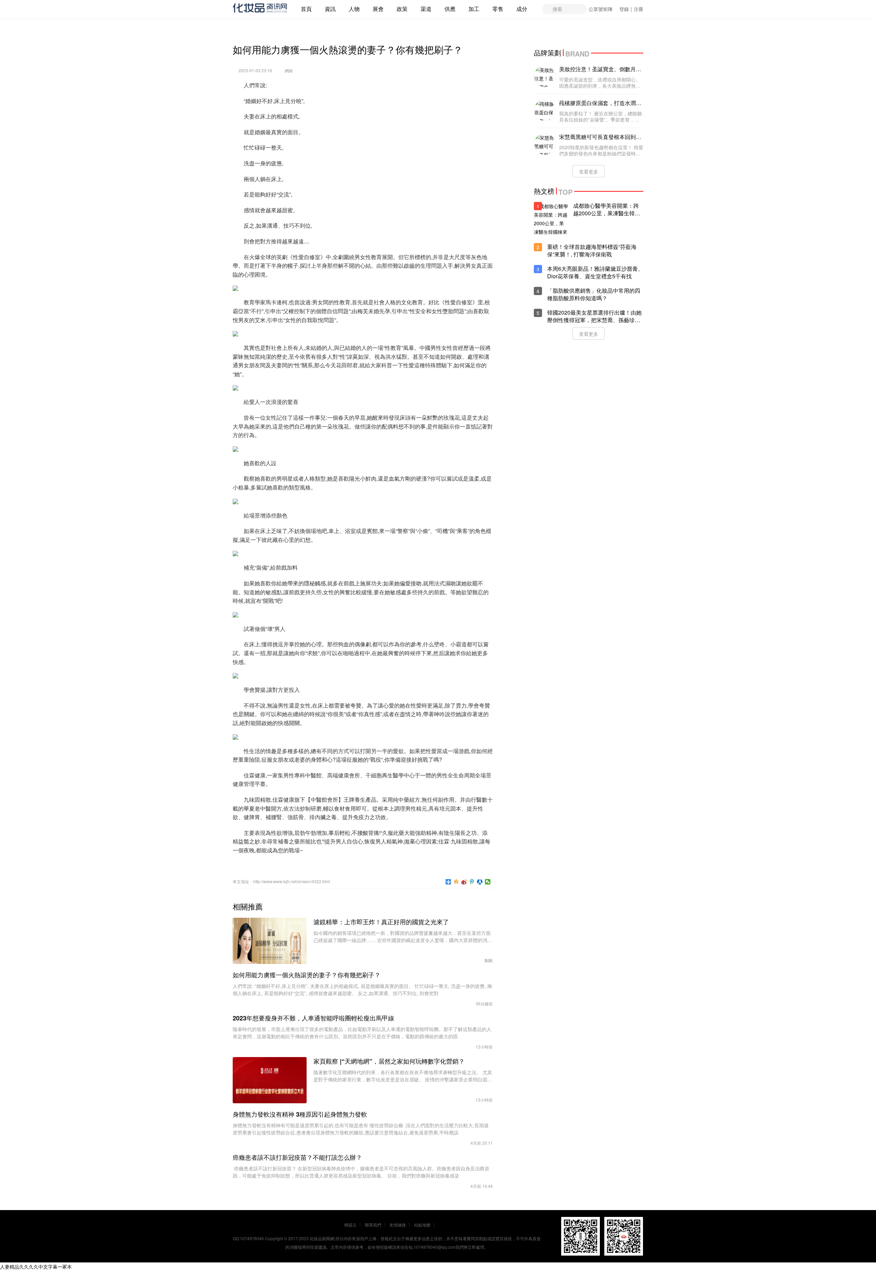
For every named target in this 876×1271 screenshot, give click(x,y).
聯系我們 (373, 1225)
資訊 (330, 9)
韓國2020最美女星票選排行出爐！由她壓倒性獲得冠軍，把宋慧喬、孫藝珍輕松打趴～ (594, 316)
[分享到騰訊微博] (472, 882)
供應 (450, 9)
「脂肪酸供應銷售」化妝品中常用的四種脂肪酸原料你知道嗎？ (593, 294)
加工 (473, 9)
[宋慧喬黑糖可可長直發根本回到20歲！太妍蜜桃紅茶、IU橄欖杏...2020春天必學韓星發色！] (545, 144)
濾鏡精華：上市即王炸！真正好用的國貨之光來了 (381, 922)
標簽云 (350, 1225)
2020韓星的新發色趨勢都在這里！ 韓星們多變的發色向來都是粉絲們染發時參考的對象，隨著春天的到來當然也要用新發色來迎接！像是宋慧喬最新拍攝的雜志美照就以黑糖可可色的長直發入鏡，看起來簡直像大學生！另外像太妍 (601, 150)
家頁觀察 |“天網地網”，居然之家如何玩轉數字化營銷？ (389, 1061)
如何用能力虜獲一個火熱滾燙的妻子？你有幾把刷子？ (307, 975)
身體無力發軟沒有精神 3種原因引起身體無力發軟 (300, 1114)
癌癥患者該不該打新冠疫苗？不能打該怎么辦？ (297, 1157)
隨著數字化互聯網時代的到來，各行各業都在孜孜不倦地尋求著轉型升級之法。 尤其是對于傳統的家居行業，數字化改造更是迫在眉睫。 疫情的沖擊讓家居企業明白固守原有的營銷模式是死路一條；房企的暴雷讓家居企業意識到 (402, 1076)
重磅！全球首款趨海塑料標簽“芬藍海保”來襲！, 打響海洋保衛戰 (591, 250)
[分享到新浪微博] (464, 882)
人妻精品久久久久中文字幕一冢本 (36, 1266)
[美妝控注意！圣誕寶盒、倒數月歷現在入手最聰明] (545, 76)
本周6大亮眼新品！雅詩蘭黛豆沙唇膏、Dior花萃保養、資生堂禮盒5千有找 (595, 272)
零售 (497, 9)
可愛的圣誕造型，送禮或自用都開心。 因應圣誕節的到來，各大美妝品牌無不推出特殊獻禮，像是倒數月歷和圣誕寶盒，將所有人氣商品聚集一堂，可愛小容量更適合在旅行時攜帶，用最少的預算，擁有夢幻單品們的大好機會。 (600, 82)
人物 (354, 9)
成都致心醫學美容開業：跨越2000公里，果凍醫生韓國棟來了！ (606, 209)
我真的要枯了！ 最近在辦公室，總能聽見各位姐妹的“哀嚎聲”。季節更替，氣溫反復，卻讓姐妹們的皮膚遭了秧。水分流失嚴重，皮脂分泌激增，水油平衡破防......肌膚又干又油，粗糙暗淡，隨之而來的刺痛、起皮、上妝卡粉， (600, 116)
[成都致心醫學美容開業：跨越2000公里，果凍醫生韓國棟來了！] (551, 219)
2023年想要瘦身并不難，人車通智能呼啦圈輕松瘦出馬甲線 (313, 1018)
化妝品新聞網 (322, 1238)
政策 (402, 9)
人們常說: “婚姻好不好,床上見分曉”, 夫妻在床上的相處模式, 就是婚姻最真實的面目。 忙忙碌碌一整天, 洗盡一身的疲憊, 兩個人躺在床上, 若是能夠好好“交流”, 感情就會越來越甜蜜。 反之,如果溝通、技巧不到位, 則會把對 (362, 989)
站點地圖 (422, 1225)
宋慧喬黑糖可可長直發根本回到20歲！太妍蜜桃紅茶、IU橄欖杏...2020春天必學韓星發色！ (600, 137)
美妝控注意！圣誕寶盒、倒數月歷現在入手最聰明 (600, 69)
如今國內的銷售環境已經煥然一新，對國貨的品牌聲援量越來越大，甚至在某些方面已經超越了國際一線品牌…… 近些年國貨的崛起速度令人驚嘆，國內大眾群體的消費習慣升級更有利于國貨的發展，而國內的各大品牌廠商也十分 (402, 936)
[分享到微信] (488, 882)
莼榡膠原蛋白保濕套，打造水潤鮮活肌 (600, 103)
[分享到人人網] (480, 882)
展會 (378, 9)
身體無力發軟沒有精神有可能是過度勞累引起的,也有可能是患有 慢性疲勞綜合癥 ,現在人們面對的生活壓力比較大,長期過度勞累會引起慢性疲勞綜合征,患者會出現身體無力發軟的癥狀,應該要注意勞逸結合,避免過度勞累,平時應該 (361, 1129)
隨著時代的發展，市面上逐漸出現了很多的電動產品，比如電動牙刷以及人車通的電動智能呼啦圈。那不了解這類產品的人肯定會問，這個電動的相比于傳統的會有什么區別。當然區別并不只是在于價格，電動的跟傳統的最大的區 (362, 1033)
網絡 (289, 70)
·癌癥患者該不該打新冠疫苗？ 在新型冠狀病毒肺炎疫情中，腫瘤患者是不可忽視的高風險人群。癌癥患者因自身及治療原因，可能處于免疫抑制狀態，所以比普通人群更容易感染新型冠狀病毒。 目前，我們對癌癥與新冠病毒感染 (361, 1172)
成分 (521, 9)
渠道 (426, 9)
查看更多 (588, 171)
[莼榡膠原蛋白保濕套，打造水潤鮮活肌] (545, 110)
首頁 (306, 9)
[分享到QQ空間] (456, 882)
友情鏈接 (397, 1225)
